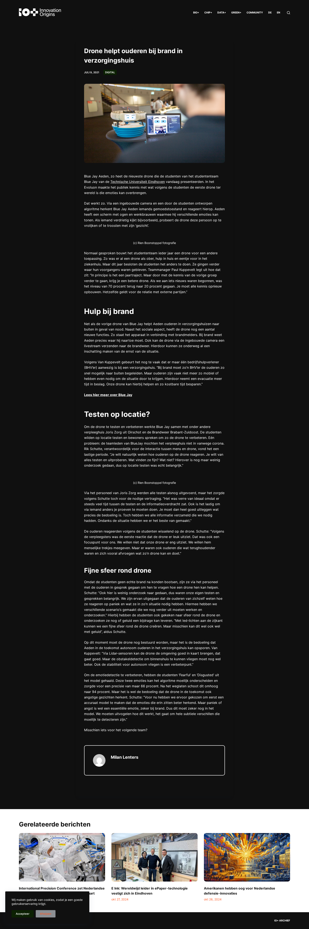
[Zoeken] (288, 12)
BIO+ (196, 12)
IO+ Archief (282, 920)
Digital (110, 72)
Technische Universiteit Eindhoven (137, 182)
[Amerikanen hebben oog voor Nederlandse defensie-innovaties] (247, 857)
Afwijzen (45, 913)
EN (278, 12)
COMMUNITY (255, 12)
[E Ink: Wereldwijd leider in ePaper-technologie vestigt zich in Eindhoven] (154, 857)
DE (270, 12)
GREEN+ (236, 12)
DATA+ (221, 12)
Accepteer (22, 913)
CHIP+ (208, 12)
